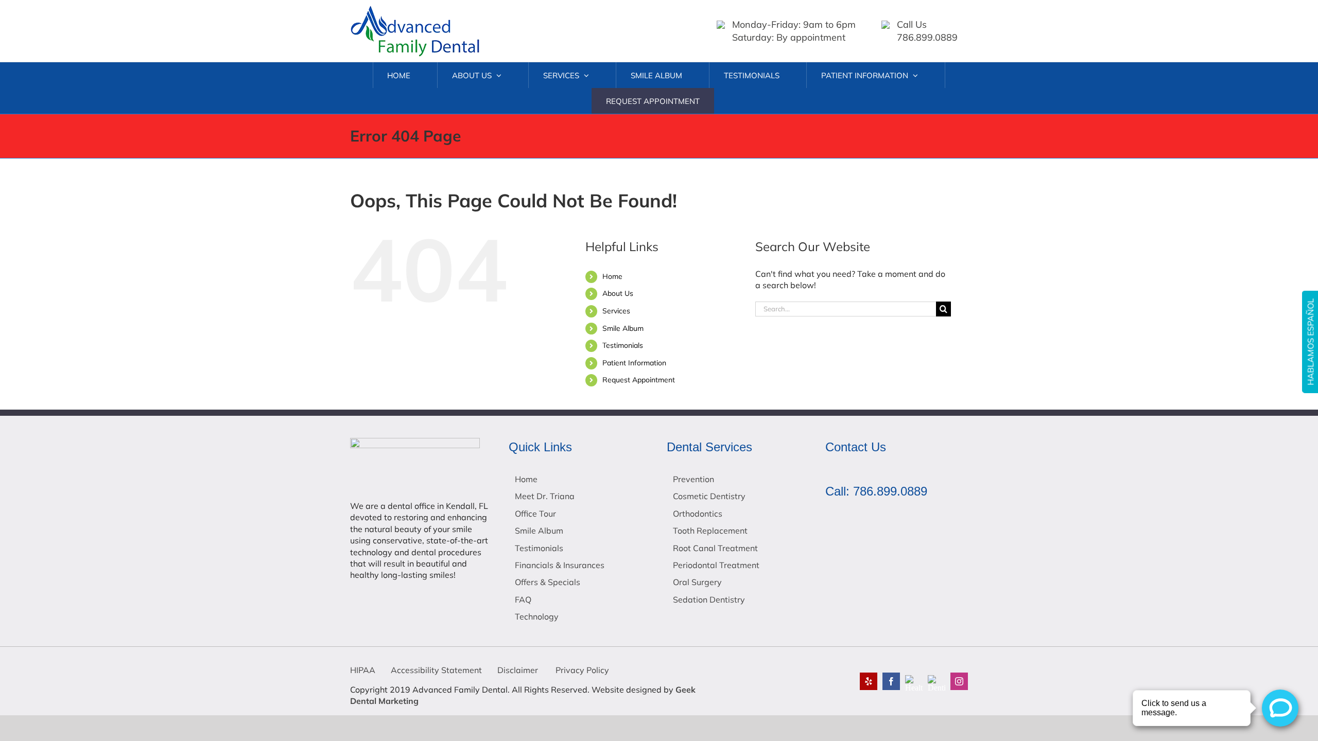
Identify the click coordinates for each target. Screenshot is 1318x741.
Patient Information (634, 362)
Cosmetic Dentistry (709, 496)
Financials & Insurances (559, 565)
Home (612, 276)
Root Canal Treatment (715, 548)
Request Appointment (638, 379)
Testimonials (622, 345)
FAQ (523, 599)
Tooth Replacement (710, 530)
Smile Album (623, 328)
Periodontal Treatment (716, 565)
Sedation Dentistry (709, 599)
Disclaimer (517, 670)
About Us (617, 293)
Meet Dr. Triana (545, 496)
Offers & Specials (547, 582)
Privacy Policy (581, 670)
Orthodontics (697, 513)
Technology (537, 616)
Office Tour (535, 513)
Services (616, 310)
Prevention (693, 479)
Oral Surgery (697, 582)
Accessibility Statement (436, 670)
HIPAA (362, 670)
